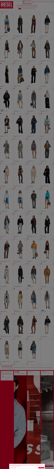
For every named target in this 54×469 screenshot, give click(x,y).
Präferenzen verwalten (39, 465)
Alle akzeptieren (41, 467)
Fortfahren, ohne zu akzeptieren (13, 467)
